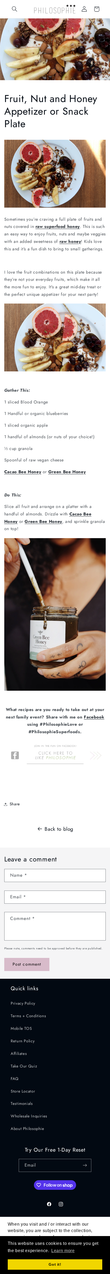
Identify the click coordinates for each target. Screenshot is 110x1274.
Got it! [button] (55, 1264)
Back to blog (59, 829)
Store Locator (23, 1091)
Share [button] (15, 804)
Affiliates (19, 1054)
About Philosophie (27, 1129)
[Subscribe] (85, 1165)
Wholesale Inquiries (29, 1116)
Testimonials (22, 1103)
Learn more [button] (62, 1250)
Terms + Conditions (28, 1016)
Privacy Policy (23, 1003)
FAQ (15, 1079)
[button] (15, 9)
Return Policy (22, 1041)
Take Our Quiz (24, 1066)
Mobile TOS (21, 1028)
